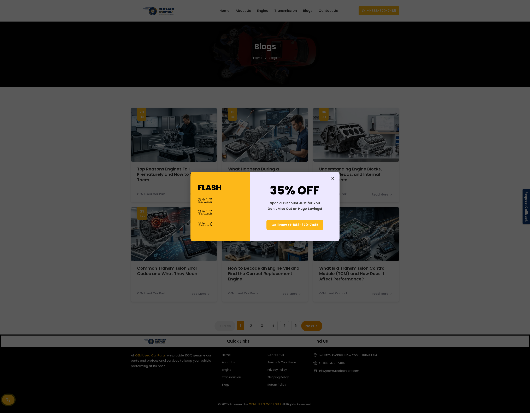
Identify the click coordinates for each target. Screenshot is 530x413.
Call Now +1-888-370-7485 (294, 224)
